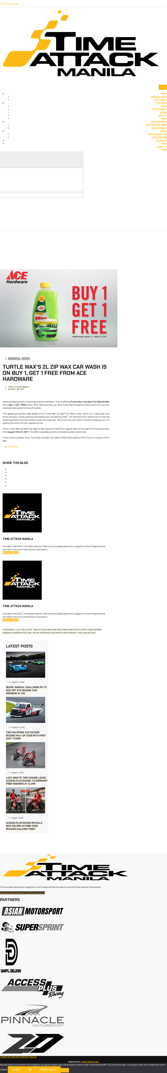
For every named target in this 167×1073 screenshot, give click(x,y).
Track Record (159, 137)
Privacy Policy (29, 1057)
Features (161, 103)
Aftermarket (159, 109)
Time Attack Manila (9, 3)
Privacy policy (48, 1069)
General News (159, 96)
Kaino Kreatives (90, 1062)
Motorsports (159, 121)
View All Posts (10, 553)
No (30, 1069)
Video (164, 118)
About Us (162, 146)
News (164, 93)
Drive (164, 106)
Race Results (159, 128)
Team (164, 149)
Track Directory (157, 134)
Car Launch (160, 99)
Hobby (163, 112)
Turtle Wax (13, 446)
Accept (16, 1069)
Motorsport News (156, 124)
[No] (65, 1070)
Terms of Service (9, 1057)
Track (163, 131)
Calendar (161, 140)
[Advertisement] (83, 250)
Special (162, 115)
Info (164, 143)
